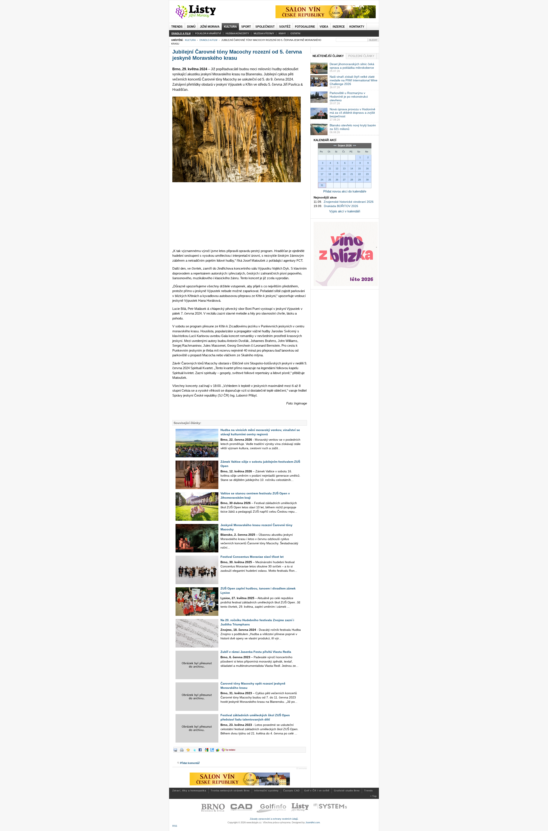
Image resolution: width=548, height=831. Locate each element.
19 (337, 174)
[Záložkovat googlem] (207, 751)
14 (351, 168)
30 (367, 179)
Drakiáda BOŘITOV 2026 (341, 206)
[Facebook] (201, 751)
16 (367, 168)
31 (322, 185)
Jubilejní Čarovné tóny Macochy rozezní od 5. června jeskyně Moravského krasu (237, 55)
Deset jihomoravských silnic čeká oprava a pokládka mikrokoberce (352, 65)
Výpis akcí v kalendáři (344, 211)
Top (374, 796)
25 (329, 179)
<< (335, 145)
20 (344, 174)
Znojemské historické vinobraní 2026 (349, 201)
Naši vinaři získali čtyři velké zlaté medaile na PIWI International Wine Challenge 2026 (353, 80)
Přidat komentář (190, 763)
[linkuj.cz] (213, 751)
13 (344, 168)
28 (351, 179)
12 (337, 168)
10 (322, 168)
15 (359, 168)
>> (354, 145)
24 (322, 179)
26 (337, 179)
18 (329, 174)
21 (351, 174)
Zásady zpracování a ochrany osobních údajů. (274, 819)
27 (344, 179)
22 (359, 174)
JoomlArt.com (312, 822)
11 (330, 168)
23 (367, 174)
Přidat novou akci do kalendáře (344, 191)
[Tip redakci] (229, 751)
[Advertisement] (239, 215)
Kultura (190, 40)
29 (359, 179)
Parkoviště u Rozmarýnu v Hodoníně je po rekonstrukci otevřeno (349, 96)
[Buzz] (219, 751)
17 (322, 174)
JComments (301, 768)
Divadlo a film (208, 40)
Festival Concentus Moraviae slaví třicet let (252, 556)
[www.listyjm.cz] (200, 12)
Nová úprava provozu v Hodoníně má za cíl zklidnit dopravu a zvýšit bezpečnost (352, 112)
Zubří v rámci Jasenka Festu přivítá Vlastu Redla (255, 651)
